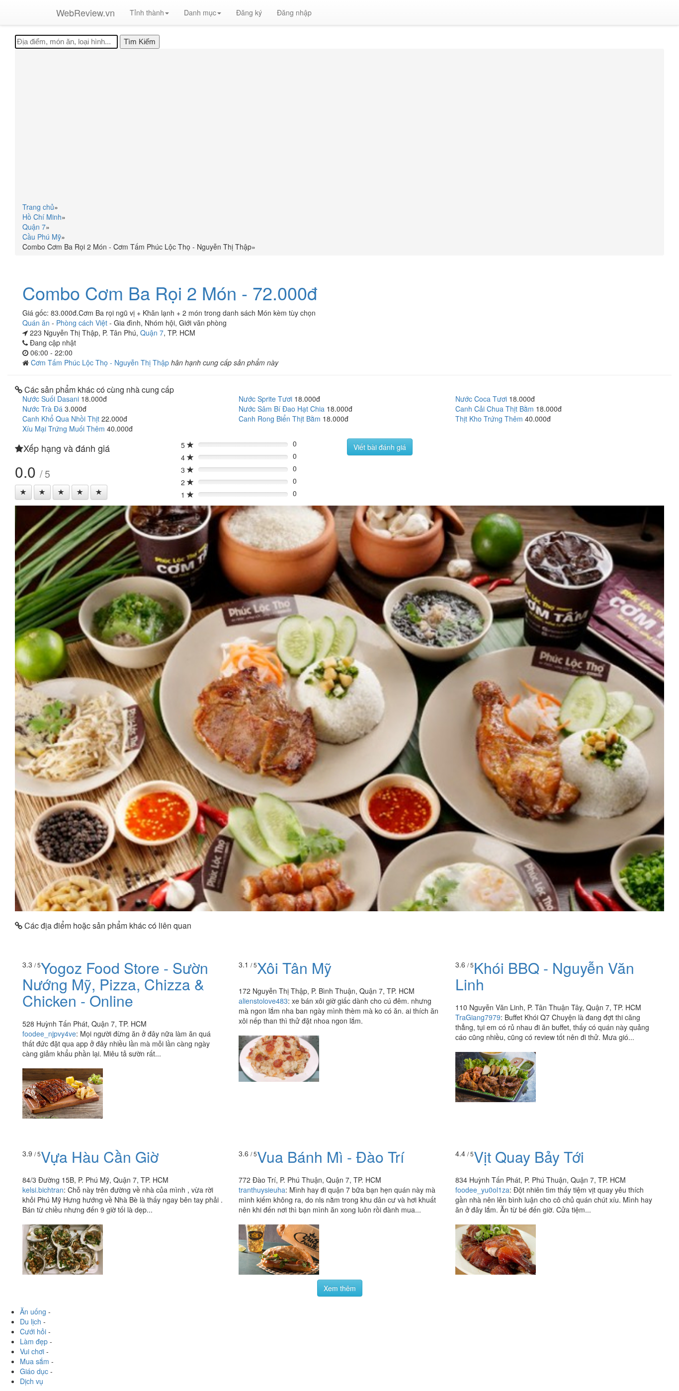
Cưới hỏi (33, 1331)
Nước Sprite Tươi (265, 399)
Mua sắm (34, 1361)
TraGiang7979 (478, 1017)
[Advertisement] (339, 127)
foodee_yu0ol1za (482, 1190)
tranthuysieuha (262, 1190)
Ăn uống (33, 1311)
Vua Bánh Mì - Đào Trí (330, 1156)
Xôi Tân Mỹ (294, 967)
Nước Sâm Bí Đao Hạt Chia (282, 409)
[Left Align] (23, 492)
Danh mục (200, 12)
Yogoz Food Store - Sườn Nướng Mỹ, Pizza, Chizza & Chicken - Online (115, 984)
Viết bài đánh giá (379, 447)
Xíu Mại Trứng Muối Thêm (63, 429)
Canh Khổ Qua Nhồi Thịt (60, 419)
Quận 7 (152, 333)
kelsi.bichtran (43, 1190)
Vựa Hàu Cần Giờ (100, 1156)
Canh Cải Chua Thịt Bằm (494, 409)
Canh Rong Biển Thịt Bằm (280, 419)
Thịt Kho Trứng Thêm (489, 419)
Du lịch (30, 1321)
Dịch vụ (31, 1381)
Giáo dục (34, 1371)
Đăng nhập (294, 12)
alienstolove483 (263, 1001)
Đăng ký (249, 12)
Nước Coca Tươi (481, 399)
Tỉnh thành (147, 12)
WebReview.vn (85, 12)
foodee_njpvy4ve (49, 1034)
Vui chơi (32, 1351)
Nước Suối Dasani (50, 399)
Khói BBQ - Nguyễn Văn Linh (544, 976)
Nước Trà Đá (42, 409)
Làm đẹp (34, 1341)
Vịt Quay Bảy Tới (529, 1156)
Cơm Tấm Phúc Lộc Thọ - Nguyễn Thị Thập (101, 362)
